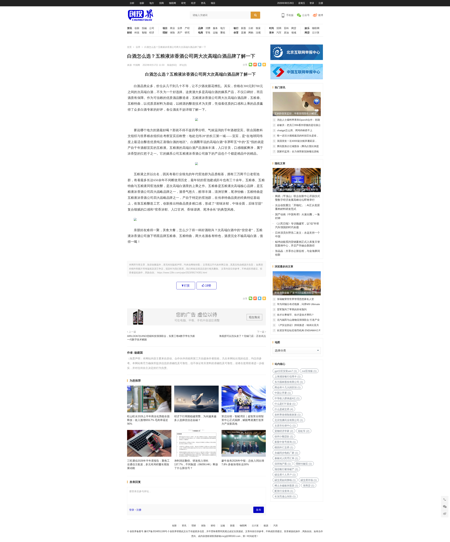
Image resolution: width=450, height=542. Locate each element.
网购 (250, 32)
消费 (207, 28)
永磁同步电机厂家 (286, 452)
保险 (172, 32)
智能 (144, 32)
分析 (132, 3)
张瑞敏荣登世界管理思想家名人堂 (295, 299)
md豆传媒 (309, 371)
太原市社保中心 (285, 425)
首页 (129, 47)
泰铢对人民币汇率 (286, 458)
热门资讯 (280, 87)
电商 (200, 32)
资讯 (203, 3)
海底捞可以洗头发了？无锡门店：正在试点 (242, 336)
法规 (258, 32)
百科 (286, 28)
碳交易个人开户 (285, 474)
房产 (179, 32)
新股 (243, 28)
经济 (193, 3)
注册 (321, 3)
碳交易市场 (309, 480)
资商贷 (308, 485)
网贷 (293, 28)
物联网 (172, 3)
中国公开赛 (283, 392)
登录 (312, 3)
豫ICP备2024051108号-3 (157, 531)
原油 (286, 32)
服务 (215, 28)
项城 (293, 32)
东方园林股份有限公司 (289, 382)
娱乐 (307, 28)
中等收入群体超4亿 (287, 398)
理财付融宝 (304, 463)
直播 (243, 32)
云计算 (315, 32)
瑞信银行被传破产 (286, 469)
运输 (215, 32)
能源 (266, 525)
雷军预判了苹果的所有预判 (292, 309)
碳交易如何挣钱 (285, 480)
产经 (187, 28)
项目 (213, 3)
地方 (151, 3)
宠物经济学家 (284, 431)
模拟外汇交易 (284, 447)
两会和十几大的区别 (288, 387)
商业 (172, 28)
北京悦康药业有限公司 (289, 420)
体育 (236, 32)
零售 (207, 32)
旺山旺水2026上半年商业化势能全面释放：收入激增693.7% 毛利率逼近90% (148, 420)
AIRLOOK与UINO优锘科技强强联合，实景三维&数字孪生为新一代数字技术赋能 (161, 338)
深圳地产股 (283, 463)
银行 (236, 28)
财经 (129, 32)
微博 (320, 15)
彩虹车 (303, 431)
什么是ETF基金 (285, 403)
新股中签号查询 (285, 441)
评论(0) (183, 65)
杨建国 (138, 352)
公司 (151, 28)
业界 (179, 28)
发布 (258, 509)
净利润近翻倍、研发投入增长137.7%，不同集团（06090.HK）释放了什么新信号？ (196, 464)
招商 (161, 3)
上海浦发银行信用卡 (288, 376)
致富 (258, 28)
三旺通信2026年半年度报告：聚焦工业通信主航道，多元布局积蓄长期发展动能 (148, 464)
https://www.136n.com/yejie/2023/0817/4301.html (182, 272)
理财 (165, 32)
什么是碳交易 (284, 409)
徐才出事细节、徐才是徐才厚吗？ (295, 314)
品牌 (200, 28)
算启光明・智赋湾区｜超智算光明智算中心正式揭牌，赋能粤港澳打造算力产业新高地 (242, 420)
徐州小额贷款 (284, 436)
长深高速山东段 (285, 496)
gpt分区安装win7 (286, 371)
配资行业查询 (284, 491)
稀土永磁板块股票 (286, 485)
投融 (144, 28)
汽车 (279, 32)
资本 (271, 32)
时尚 (271, 28)
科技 (136, 32)
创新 (142, 3)
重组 (222, 32)
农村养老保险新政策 (288, 414)
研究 (183, 3)
